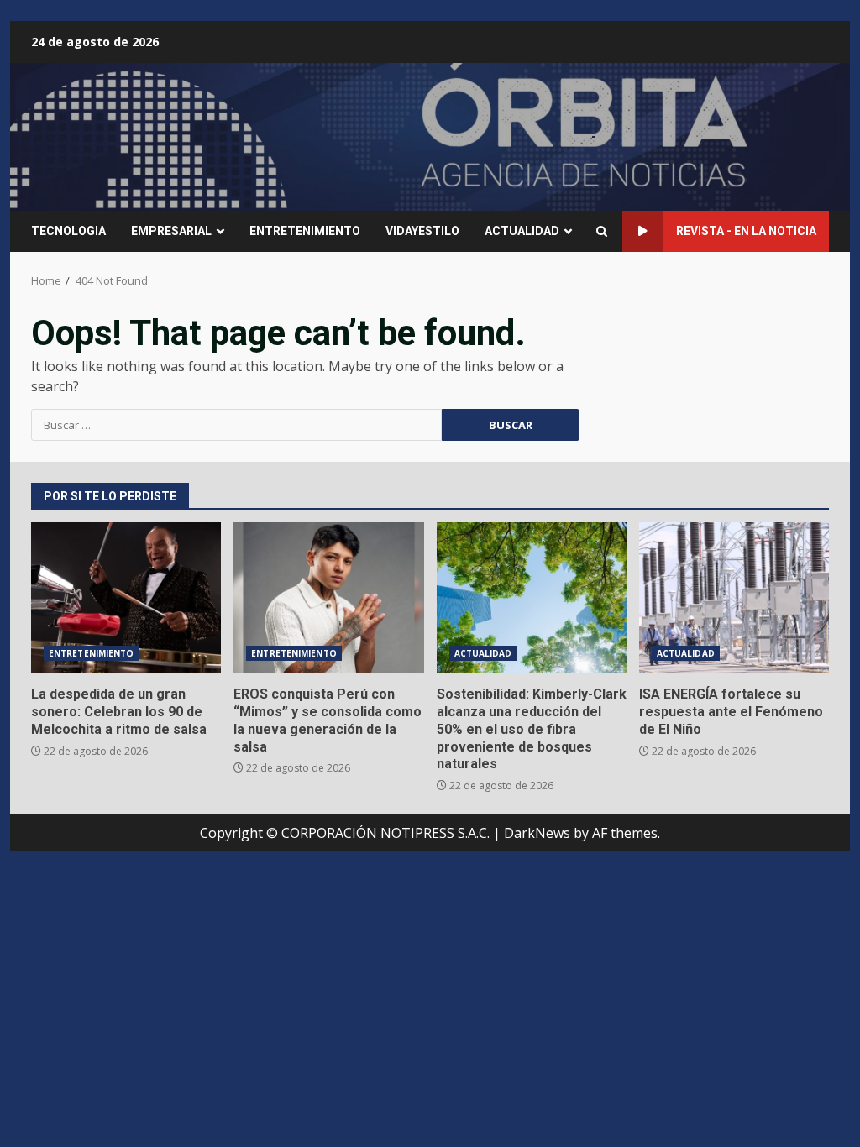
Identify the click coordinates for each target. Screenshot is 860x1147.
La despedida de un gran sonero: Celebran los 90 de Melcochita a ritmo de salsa (126, 597)
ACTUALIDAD (522, 231)
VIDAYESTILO (422, 231)
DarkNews (537, 833)
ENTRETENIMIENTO (304, 231)
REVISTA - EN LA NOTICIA (746, 231)
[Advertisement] (594, 135)
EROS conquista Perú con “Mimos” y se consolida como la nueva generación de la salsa (328, 597)
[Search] (601, 231)
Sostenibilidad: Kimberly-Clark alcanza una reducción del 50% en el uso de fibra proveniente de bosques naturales (532, 597)
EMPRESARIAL (171, 231)
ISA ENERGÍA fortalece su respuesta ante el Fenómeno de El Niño (734, 597)
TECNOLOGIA (68, 231)
